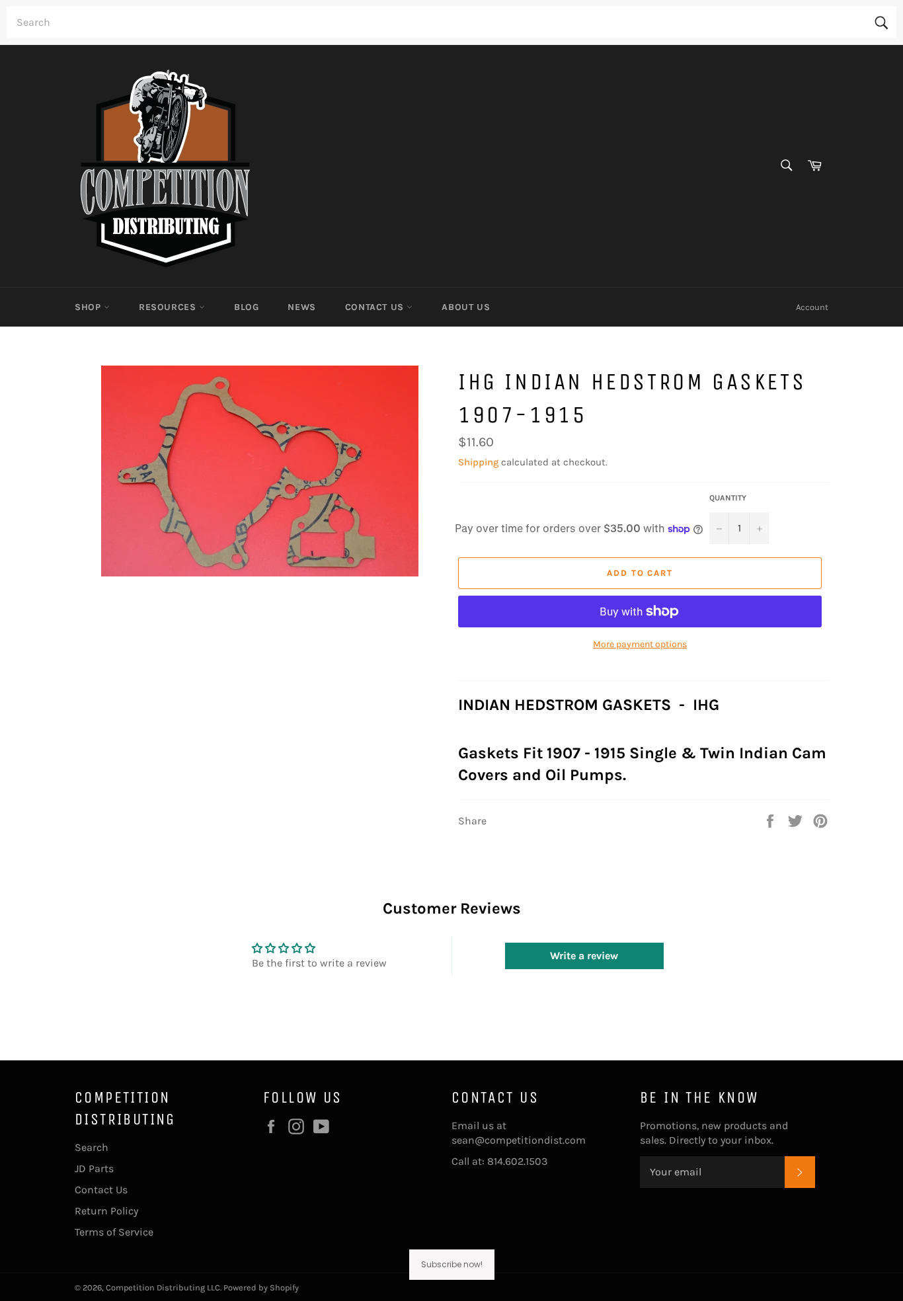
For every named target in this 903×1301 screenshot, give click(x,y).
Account (812, 307)
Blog (246, 307)
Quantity (727, 497)
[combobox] (451, 22)
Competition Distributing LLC (163, 1287)
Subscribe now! (452, 1264)
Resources (169, 307)
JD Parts (94, 1168)
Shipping (478, 462)
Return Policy (106, 1210)
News (301, 307)
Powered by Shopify (261, 1287)
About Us (466, 307)
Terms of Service (114, 1232)
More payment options (640, 644)
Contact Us (376, 307)
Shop (89, 307)
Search (91, 1147)
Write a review (584, 955)
